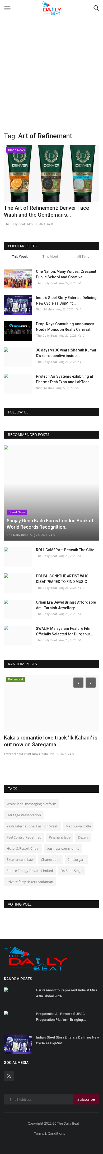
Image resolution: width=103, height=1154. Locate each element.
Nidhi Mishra (45, 309)
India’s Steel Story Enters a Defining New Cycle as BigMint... (66, 300)
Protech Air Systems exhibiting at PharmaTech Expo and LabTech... (64, 379)
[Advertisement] (51, 54)
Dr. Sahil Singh (71, 870)
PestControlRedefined (24, 837)
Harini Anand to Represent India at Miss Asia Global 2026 (66, 993)
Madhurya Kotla (78, 826)
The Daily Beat (14, 224)
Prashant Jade (60, 837)
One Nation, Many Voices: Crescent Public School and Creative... (66, 274)
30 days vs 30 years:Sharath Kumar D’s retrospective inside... (66, 353)
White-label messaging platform (31, 803)
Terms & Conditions (49, 1133)
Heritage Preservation (24, 815)
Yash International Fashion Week (32, 826)
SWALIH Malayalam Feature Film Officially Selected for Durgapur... (64, 631)
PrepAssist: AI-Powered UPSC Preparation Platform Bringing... (61, 1017)
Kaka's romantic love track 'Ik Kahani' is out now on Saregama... (50, 741)
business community (63, 848)
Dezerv (83, 837)
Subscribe (86, 1099)
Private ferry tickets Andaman (30, 881)
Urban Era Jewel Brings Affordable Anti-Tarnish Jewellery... (66, 605)
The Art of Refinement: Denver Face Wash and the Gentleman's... (46, 211)
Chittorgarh (76, 859)
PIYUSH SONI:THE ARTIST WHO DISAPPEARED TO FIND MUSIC (62, 579)
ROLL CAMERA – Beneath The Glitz (65, 550)
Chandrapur (50, 859)
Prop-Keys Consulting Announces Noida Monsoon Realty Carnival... (65, 327)
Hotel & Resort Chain (23, 848)
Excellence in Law (20, 859)
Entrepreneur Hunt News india (26, 754)
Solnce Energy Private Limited (30, 870)
